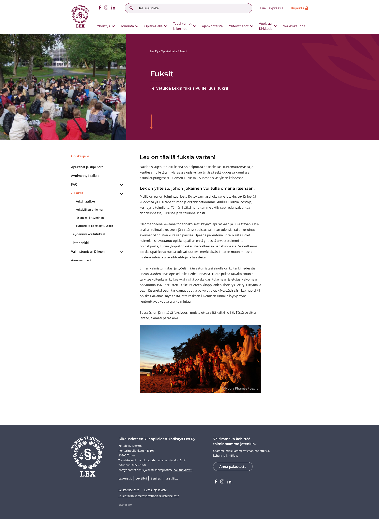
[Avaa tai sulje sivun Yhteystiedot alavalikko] (251, 26)
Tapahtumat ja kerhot (182, 26)
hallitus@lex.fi (183, 470)
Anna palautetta (232, 466)
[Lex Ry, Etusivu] (80, 17)
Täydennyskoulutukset (88, 234)
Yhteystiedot (239, 26)
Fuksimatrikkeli (86, 201)
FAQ (74, 184)
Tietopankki (80, 243)
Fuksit (78, 193)
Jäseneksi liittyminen (90, 218)
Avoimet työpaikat (85, 176)
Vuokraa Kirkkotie (266, 26)
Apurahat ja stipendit (87, 167)
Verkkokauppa (294, 26)
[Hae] (131, 8)
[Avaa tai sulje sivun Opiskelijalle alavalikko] (165, 26)
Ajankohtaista (212, 26)
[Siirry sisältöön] (151, 122)
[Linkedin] (113, 8)
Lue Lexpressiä (271, 8)
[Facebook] (99, 8)
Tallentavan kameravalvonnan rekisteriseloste (148, 496)
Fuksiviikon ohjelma (89, 209)
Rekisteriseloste (128, 490)
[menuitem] (104, 26)
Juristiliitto (171, 478)
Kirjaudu (297, 8)
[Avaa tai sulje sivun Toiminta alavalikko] (137, 26)
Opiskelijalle (153, 26)
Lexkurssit (125, 478)
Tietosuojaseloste (155, 490)
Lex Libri (141, 478)
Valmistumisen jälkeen (88, 251)
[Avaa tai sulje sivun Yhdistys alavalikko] (113, 26)
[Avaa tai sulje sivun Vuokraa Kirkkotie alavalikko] (275, 26)
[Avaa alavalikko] (121, 185)
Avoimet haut (81, 260)
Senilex (155, 478)
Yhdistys (103, 26)
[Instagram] (106, 8)
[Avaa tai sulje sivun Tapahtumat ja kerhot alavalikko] (194, 26)
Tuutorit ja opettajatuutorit (94, 226)
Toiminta (127, 26)
